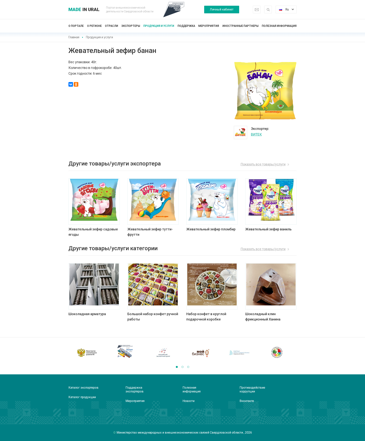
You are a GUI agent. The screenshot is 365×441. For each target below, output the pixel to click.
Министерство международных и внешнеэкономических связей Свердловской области (180, 432)
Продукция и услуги (158, 25)
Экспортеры (130, 25)
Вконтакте (247, 401)
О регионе (94, 25)
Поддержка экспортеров (134, 389)
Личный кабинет (221, 9)
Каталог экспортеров (83, 387)
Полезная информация (279, 25)
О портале (76, 25)
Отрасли (111, 25)
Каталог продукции (82, 397)
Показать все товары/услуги (263, 164)
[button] (177, 367)
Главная (73, 37)
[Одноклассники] (76, 84)
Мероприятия (208, 25)
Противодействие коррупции (252, 389)
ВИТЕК (256, 134)
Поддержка (186, 25)
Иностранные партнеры (240, 25)
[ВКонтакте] (70, 84)
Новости (188, 401)
